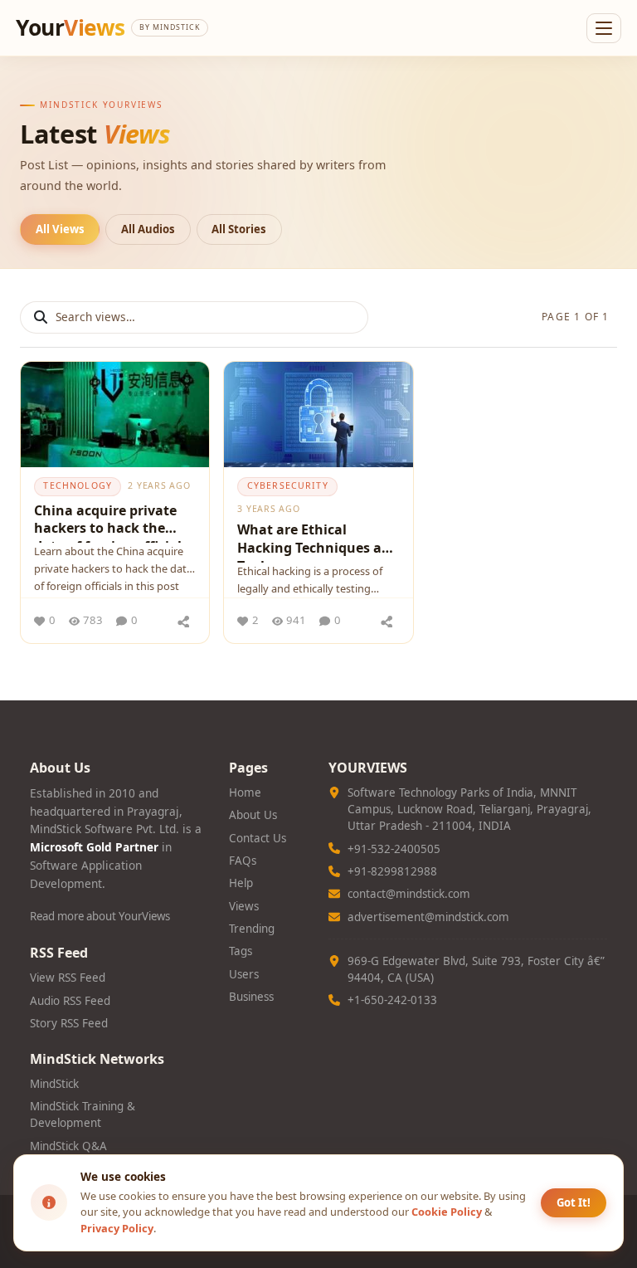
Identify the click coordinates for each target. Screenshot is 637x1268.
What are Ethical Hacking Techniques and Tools (318, 541)
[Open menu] (603, 28)
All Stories (239, 229)
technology (77, 485)
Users (244, 974)
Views (244, 906)
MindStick (54, 1083)
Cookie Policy (446, 1211)
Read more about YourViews (100, 916)
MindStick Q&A (68, 1146)
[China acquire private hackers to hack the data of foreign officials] (115, 415)
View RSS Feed (67, 977)
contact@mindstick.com (409, 893)
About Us (253, 814)
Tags (240, 951)
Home (245, 792)
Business (251, 996)
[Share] (183, 620)
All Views (60, 229)
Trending (252, 928)
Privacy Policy (116, 1228)
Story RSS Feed (69, 1023)
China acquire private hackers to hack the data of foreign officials (111, 522)
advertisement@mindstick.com (428, 917)
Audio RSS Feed (70, 1000)
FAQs (242, 860)
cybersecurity (287, 485)
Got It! (574, 1202)
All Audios (148, 229)
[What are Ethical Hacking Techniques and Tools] (318, 415)
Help (241, 882)
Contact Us (257, 838)
